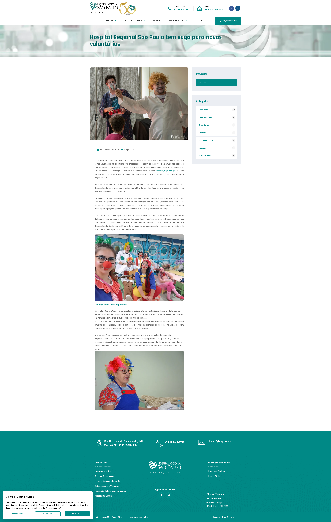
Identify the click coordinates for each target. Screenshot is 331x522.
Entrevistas (204, 125)
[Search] (233, 82)
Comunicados (204, 109)
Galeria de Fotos (206, 140)
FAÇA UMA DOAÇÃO (230, 21)
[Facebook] (161, 495)
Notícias (202, 148)
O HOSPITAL (109, 21)
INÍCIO (94, 21)
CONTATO (198, 21)
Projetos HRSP (130, 150)
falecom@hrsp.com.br (219, 441)
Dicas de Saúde (205, 117)
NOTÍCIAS (156, 21)
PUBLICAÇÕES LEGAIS (176, 21)
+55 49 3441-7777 (174, 442)
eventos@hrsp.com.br (165, 171)
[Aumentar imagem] (180, 237)
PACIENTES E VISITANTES (133, 21)
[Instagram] (168, 495)
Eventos (202, 132)
